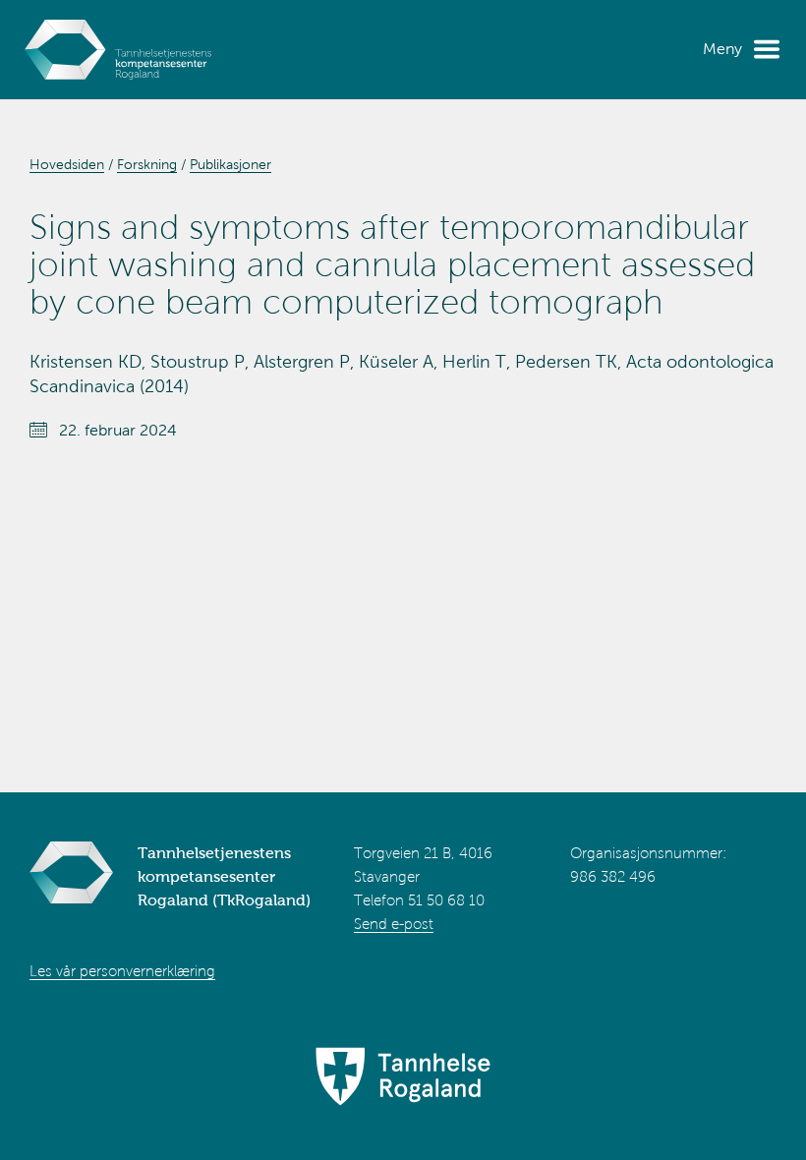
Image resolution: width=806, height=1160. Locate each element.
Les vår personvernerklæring (122, 971)
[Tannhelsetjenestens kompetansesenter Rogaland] (118, 50)
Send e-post (393, 924)
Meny (722, 48)
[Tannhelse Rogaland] (403, 1078)
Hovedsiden (66, 164)
